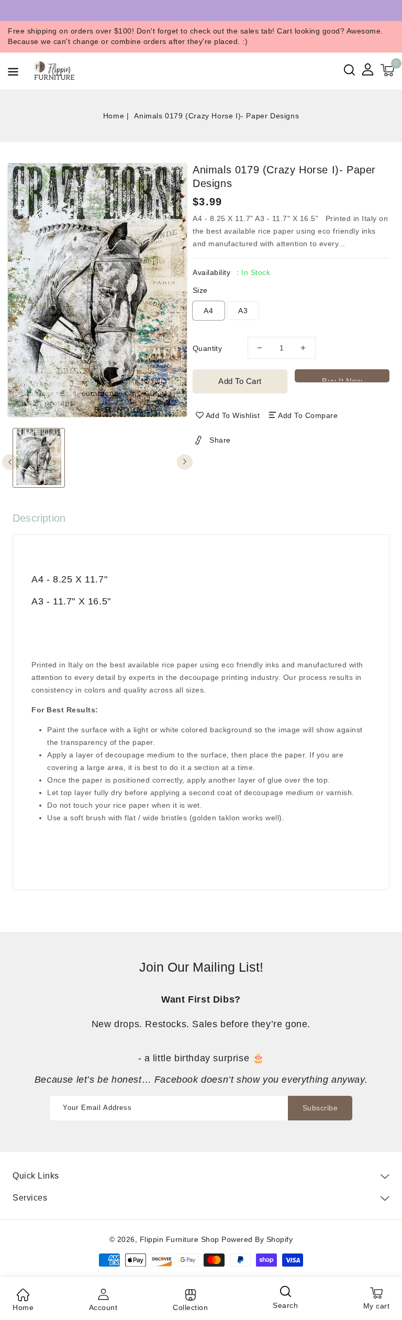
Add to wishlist (233, 415)
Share (220, 440)
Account (103, 1307)
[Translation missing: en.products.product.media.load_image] (39, 458)
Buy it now (342, 379)
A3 (243, 310)
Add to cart (240, 381)
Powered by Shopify (257, 1239)
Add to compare (308, 415)
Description (39, 518)
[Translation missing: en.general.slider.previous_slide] (10, 462)
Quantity (207, 348)
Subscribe (320, 1108)
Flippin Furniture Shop (179, 1239)
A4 (209, 310)
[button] (13, 74)
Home (113, 116)
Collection (190, 1307)
